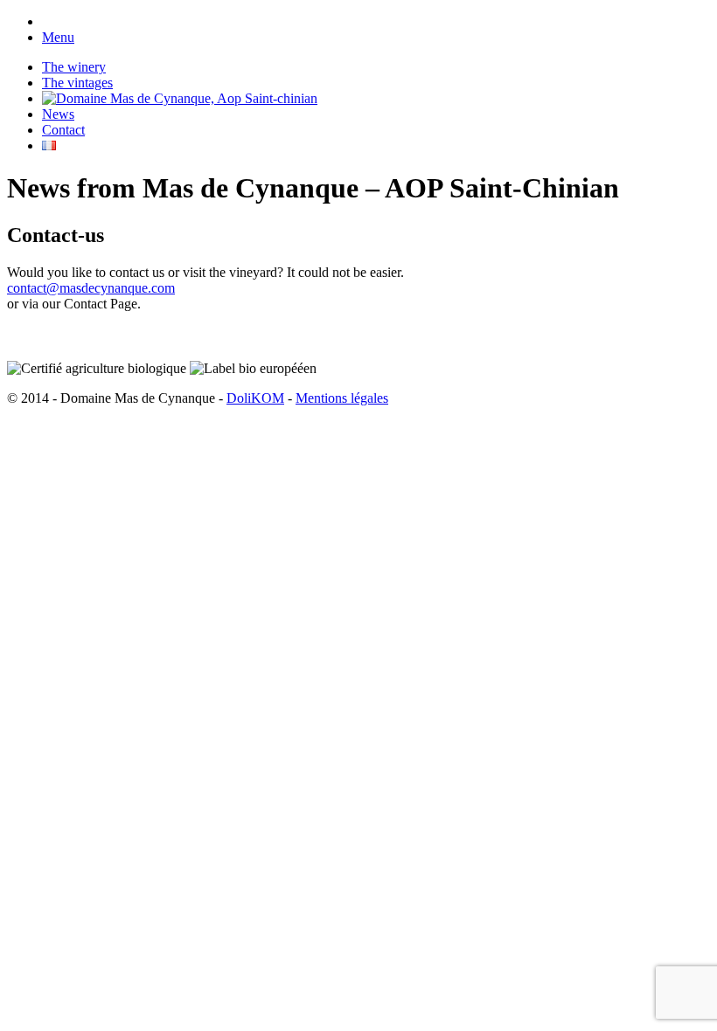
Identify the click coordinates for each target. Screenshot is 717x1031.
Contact (63, 129)
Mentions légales (342, 398)
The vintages (77, 82)
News (58, 114)
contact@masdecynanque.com (91, 287)
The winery (74, 66)
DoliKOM (255, 398)
